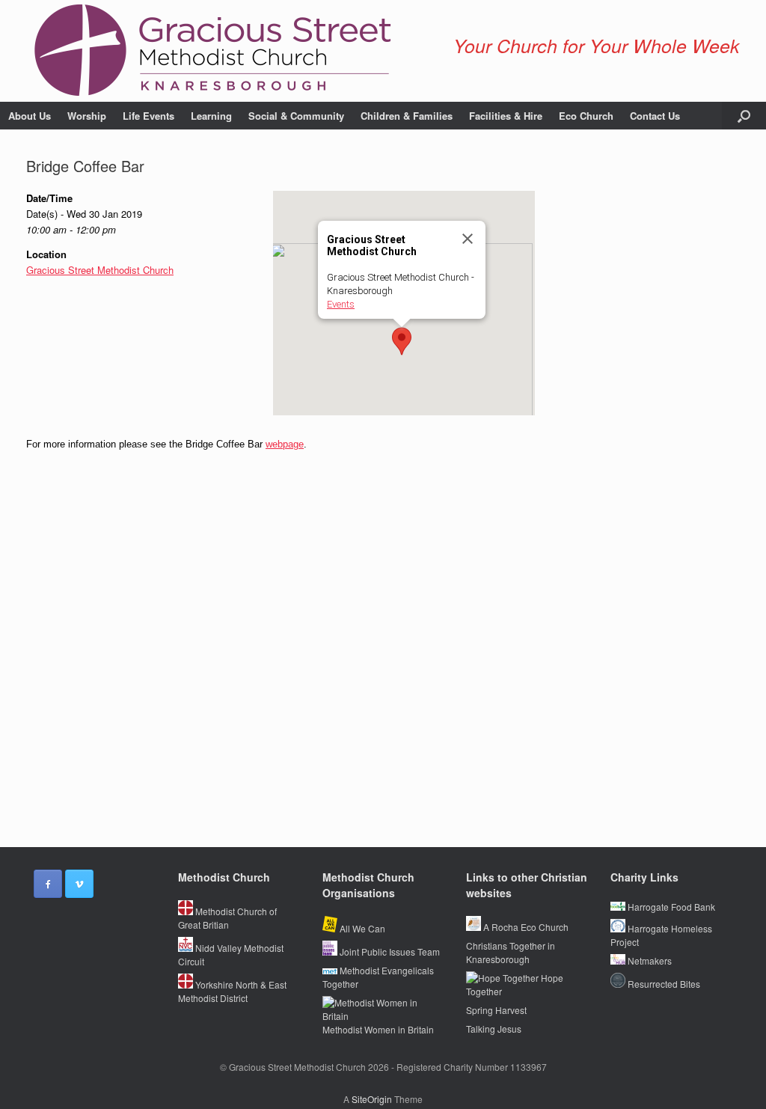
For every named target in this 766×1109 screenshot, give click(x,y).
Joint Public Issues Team (388, 951)
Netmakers (648, 960)
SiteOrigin (372, 1099)
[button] (744, 115)
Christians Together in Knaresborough (510, 952)
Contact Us (655, 116)
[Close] (467, 239)
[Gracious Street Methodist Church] (213, 51)
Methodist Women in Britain (378, 1029)
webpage (285, 444)
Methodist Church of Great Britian (227, 918)
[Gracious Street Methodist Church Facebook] (48, 884)
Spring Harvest (496, 1009)
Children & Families (407, 116)
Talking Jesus (493, 1028)
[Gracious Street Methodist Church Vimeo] (79, 884)
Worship (86, 116)
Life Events (148, 116)
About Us (29, 116)
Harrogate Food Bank (670, 906)
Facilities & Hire (505, 116)
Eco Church (586, 116)
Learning (211, 116)
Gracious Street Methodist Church (100, 270)
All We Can (361, 928)
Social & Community (296, 116)
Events (341, 304)
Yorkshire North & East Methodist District (232, 991)
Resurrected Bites (662, 983)
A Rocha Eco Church (525, 926)
